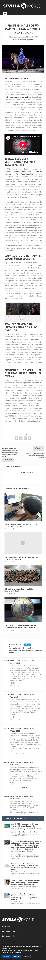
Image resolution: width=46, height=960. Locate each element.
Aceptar (6, 956)
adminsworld (23, 37)
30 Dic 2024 (15, 799)
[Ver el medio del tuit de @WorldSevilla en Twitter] (12, 751)
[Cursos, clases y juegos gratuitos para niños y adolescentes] (23, 507)
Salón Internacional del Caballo (17, 97)
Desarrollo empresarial (33, 903)
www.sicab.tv (14, 413)
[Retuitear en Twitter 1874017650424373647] (15, 787)
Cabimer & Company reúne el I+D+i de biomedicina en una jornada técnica (20, 626)
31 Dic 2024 (14, 765)
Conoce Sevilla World (10, 942)
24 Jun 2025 (15, 663)
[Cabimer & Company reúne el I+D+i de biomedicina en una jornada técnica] (23, 609)
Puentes (16, 39)
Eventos (23, 39)
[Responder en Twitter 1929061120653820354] (11, 720)
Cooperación (15, 836)
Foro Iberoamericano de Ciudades (19, 238)
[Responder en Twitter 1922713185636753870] (11, 754)
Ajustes (26, 956)
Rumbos (23, 903)
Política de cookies (9, 936)
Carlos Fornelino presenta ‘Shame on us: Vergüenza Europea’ (21, 558)
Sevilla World (16, 661)
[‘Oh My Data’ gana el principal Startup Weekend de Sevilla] (23, 575)
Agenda (30, 39)
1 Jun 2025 (14, 697)
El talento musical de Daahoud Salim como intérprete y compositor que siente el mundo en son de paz (25, 883)
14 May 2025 (15, 731)
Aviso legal (6, 926)
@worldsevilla (29, 661)
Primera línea (15, 858)
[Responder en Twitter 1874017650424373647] (11, 787)
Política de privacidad (10, 931)
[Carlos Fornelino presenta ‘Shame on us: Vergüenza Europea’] (23, 543)
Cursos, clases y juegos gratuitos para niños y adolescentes (20, 525)
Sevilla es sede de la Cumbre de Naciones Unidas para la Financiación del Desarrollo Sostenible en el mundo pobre (26, 867)
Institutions (35, 857)
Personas (22, 887)
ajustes (18, 952)
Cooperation (19, 857)
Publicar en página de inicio (29, 834)
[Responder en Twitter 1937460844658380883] (11, 686)
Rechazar (16, 956)
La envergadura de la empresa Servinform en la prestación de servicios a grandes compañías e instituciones (24, 897)
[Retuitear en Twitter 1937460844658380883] (15, 686)
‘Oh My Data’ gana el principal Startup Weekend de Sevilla (20, 590)
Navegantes (28, 857)
